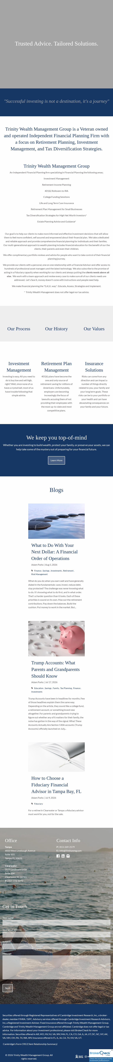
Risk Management (39, 574)
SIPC (29, 1019)
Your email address (23, 929)
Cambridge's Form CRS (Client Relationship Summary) (30, 1044)
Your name (19, 917)
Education (38, 688)
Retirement (68, 570)
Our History (56, 328)
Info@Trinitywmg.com (70, 850)
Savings (46, 570)
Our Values (94, 328)
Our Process (18, 328)
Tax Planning (66, 688)
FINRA (21, 1019)
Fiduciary (38, 803)
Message (18, 953)
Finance (37, 570)
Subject (17, 941)
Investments (56, 570)
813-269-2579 (67, 846)
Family (56, 688)
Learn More (56, 460)
